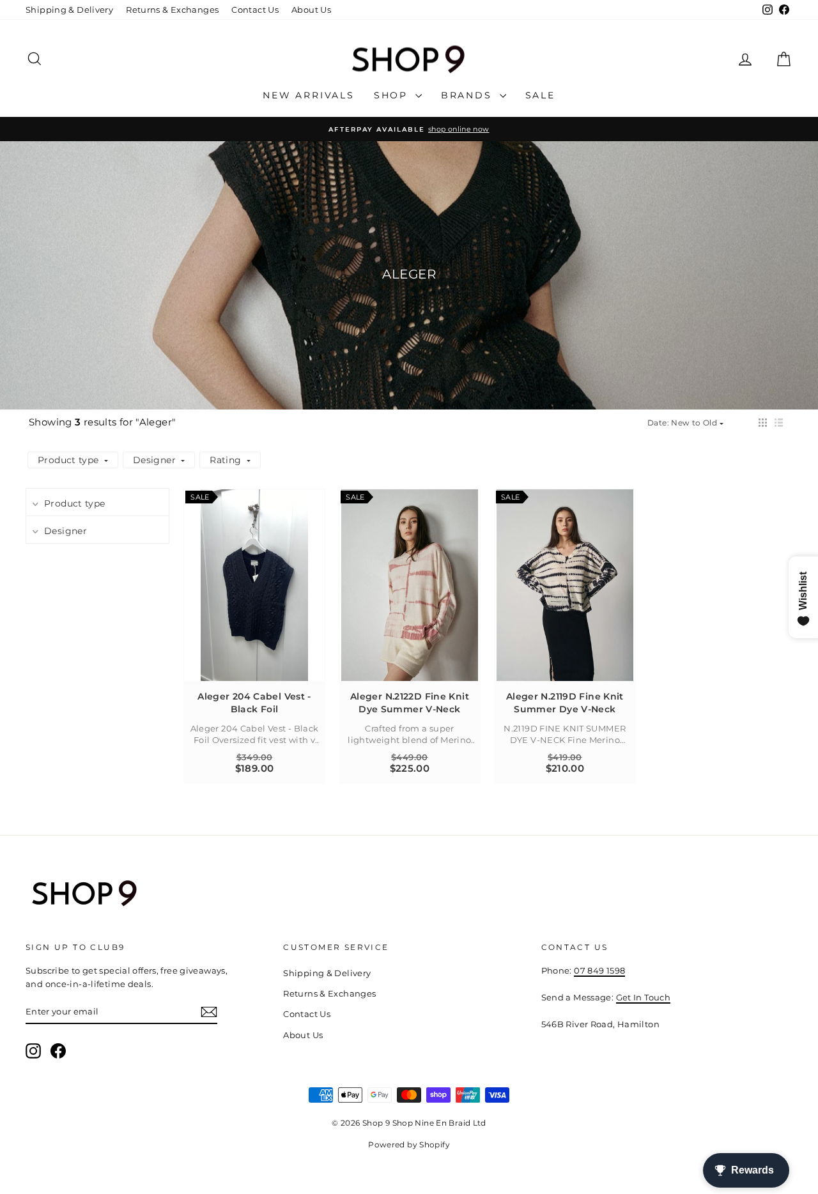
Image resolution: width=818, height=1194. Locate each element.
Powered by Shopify (409, 1144)
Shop (393, 95)
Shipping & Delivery (69, 9)
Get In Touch (643, 997)
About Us (311, 9)
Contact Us (255, 9)
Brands (469, 95)
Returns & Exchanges (172, 9)
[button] (762, 422)
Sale (540, 95)
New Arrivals (309, 95)
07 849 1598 (599, 970)
